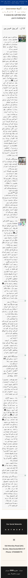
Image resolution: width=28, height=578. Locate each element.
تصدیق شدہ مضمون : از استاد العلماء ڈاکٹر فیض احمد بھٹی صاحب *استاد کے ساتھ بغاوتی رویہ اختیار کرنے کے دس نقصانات (10, 386)
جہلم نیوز (23, 8)
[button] (14, 539)
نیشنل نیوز (11, 8)
